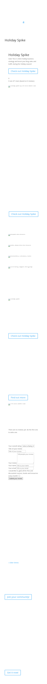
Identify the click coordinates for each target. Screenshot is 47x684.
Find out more (18, 397)
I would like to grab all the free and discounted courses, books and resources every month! (23, 473)
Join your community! (18, 596)
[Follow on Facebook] (23, 14)
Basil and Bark (16, 513)
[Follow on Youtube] (32, 14)
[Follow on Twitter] (40, 14)
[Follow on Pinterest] (36, 14)
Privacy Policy (9, 631)
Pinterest (14, 535)
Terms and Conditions (12, 635)
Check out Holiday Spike (23, 71)
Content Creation (17, 515)
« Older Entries (13, 563)
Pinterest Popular (18, 533)
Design (26, 515)
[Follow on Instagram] (27, 14)
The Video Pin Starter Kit (21, 550)
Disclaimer (8, 639)
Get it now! (12, 672)
